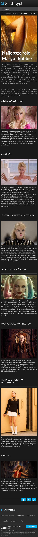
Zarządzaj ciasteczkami (15, 526)
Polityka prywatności (7, 515)
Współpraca (31, 515)
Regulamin (14, 521)
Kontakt (5, 521)
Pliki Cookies (20, 515)
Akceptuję (31, 526)
